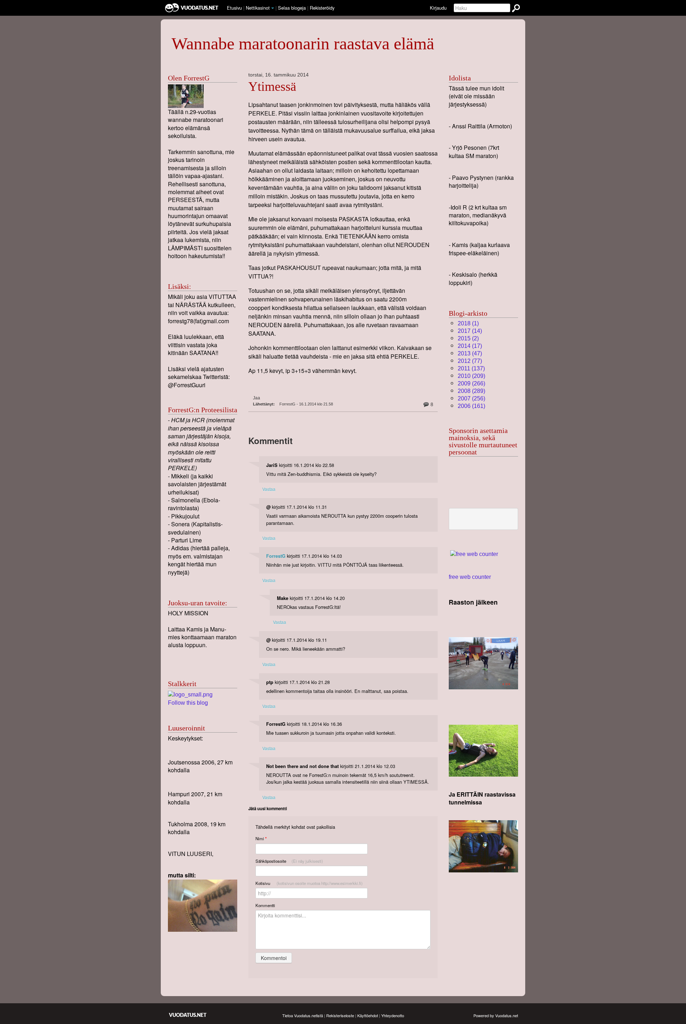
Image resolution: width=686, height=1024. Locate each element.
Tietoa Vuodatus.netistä (302, 1015)
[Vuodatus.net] (188, 1015)
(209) (471, 376)
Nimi (261, 839)
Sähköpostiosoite (289, 861)
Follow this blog (188, 703)
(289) (471, 391)
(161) (471, 406)
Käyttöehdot (367, 1015)
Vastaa (268, 489)
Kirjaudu (438, 7)
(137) (471, 368)
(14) (470, 331)
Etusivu (234, 7)
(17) (470, 346)
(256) (471, 398)
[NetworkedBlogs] (190, 694)
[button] (272, 8)
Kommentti (265, 905)
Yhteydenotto (392, 1015)
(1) (468, 323)
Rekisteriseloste (340, 1015)
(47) (470, 353)
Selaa (292, 7)
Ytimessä (272, 86)
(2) (468, 338)
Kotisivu (309, 883)
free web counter (470, 577)
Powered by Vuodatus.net (495, 1015)
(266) (471, 383)
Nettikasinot (258, 7)
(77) (470, 361)
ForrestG (275, 556)
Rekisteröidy (322, 7)
